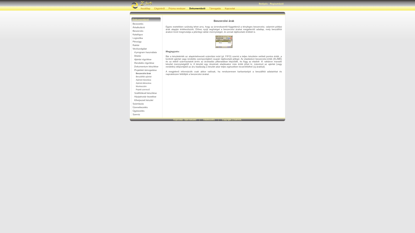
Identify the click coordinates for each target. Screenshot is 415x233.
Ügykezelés (138, 111)
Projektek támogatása (145, 70)
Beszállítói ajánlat (143, 77)
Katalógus (138, 34)
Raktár (136, 45)
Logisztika (138, 38)
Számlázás (138, 103)
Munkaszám (141, 86)
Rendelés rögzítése (144, 63)
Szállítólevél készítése (145, 93)
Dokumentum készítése (146, 66)
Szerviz (136, 114)
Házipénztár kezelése (145, 96)
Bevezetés (138, 23)
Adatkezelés (209, 120)
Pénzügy (137, 41)
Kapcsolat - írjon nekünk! (184, 120)
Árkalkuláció (139, 27)
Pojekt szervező (143, 90)
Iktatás (137, 56)
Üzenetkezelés (140, 107)
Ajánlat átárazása (143, 83)
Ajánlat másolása (143, 80)
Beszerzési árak (143, 73)
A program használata (145, 52)
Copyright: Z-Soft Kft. (232, 120)
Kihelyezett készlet (143, 100)
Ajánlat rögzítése (142, 59)
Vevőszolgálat (140, 48)
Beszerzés (138, 31)
